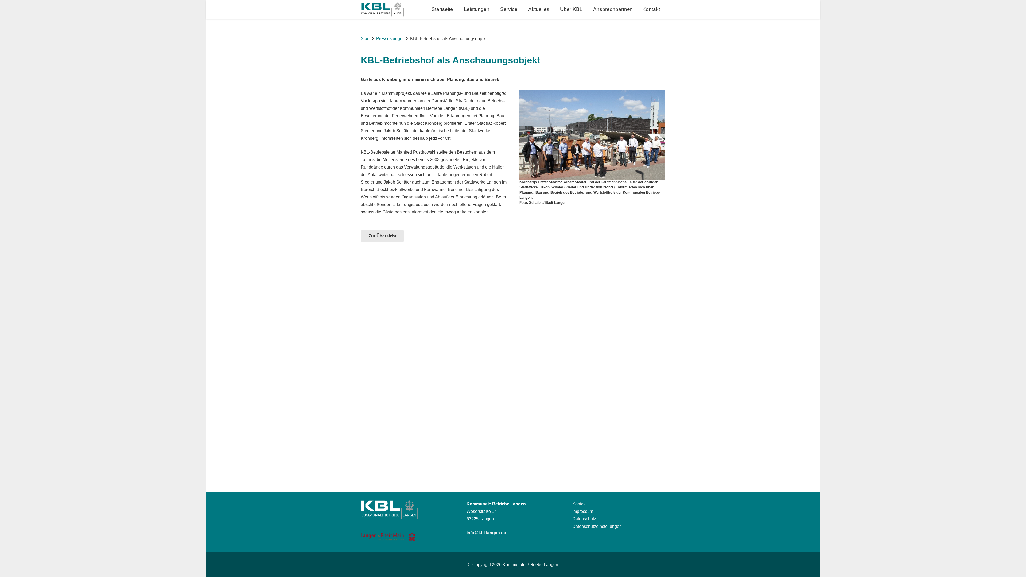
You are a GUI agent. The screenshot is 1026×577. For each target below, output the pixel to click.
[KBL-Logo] (382, 9)
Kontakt (579, 504)
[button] (494, 9)
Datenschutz (584, 519)
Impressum (582, 511)
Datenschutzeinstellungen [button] (597, 526)
